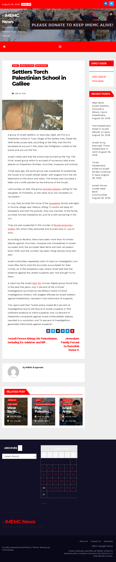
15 (73, 474)
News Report (41, 65)
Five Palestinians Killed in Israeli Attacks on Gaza (101, 128)
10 (44, 474)
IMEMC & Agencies (34, 367)
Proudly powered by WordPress (16, 547)
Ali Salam (15, 421)
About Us (84, 541)
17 (44, 481)
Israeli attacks (27, 65)
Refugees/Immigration (45, 404)
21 (67, 481)
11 (50, 474)
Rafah (38, 400)
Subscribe (108, 541)
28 (67, 487)
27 (61, 487)
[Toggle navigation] (60, 46)
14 (67, 474)
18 (50, 481)
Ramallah (12, 400)
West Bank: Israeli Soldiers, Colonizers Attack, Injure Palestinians (100, 108)
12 (55, 474)
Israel (15, 65)
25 (50, 487)
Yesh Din (36, 283)
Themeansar (7, 550)
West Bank (12, 404)
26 (55, 487)
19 (55, 481)
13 (61, 474)
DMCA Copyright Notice (102, 546)
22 (73, 481)
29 (73, 487)
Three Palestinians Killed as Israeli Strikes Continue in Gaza (101, 168)
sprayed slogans (51, 189)
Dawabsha (54, 203)
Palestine (67, 400)
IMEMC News (43, 421)
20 (61, 481)
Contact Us (96, 541)
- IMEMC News (18, 522)
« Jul (43, 503)
